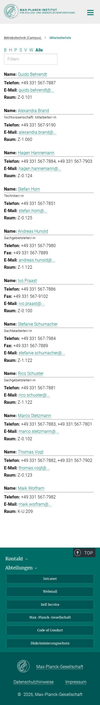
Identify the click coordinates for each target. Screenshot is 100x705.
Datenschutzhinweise (34, 681)
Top (88, 553)
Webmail (50, 591)
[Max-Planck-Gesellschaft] (26, 666)
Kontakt (14, 558)
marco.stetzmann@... (39, 431)
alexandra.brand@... (38, 132)
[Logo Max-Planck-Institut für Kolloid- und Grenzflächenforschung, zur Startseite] (40, 11)
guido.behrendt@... (36, 90)
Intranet (50, 579)
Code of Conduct (50, 630)
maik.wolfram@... (35, 504)
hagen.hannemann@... (40, 168)
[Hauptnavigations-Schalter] (90, 12)
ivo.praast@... (32, 303)
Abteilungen (19, 568)
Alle (39, 50)
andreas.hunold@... (37, 260)
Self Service (50, 605)
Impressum (75, 681)
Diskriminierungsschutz (50, 643)
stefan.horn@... (33, 210)
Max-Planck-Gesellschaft (50, 617)
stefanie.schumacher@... (42, 352)
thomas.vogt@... (34, 467)
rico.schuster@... (34, 395)
